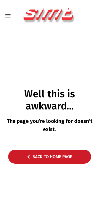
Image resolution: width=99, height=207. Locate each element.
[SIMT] (49, 16)
